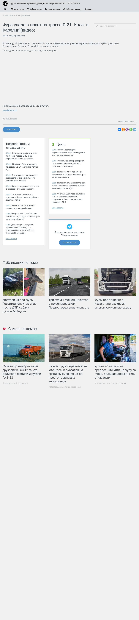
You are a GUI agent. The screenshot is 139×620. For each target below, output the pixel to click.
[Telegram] (134, 129)
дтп (4, 119)
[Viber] (127, 129)
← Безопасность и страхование (16, 15)
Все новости (11, 238)
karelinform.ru (10, 110)
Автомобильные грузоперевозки (65, 387)
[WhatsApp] (130, 129)
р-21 (8, 119)
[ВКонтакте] (119, 129)
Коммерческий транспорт (15, 383)
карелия (13, 119)
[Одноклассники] (123, 129)
